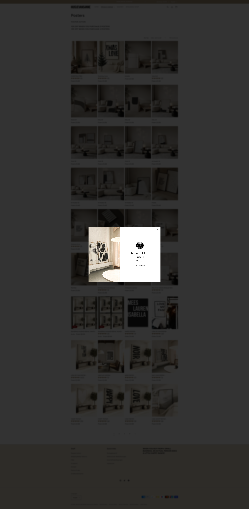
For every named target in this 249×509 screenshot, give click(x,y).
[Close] (157, 229)
